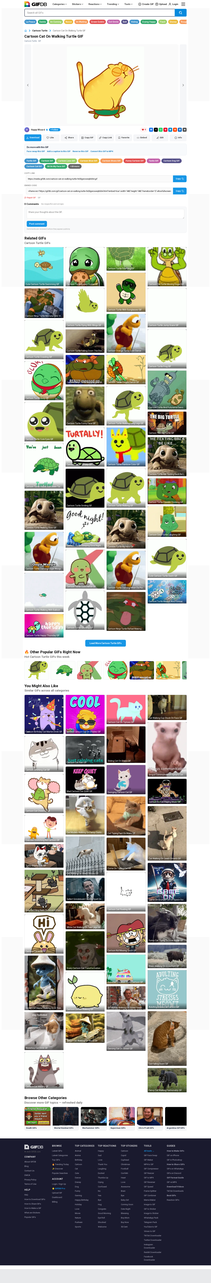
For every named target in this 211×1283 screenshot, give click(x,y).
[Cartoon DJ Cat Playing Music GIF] (167, 791)
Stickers (76, 4)
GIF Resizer (149, 1173)
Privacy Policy (30, 1180)
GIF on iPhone (173, 1155)
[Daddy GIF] (42, 22)
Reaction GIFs (173, 1200)
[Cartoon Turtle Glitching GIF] (85, 610)
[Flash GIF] (162, 22)
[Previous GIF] (27, 85)
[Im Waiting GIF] (81, 22)
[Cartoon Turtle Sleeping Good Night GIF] (85, 529)
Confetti (124, 1173)
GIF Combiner (150, 1195)
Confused (102, 1186)
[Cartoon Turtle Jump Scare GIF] (167, 307)
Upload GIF (57, 1193)
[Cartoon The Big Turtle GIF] (167, 423)
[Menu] (183, 4)
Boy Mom (125, 1218)
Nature (78, 1218)
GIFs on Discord (174, 1173)
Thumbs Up (103, 1177)
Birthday (78, 1160)
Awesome (125, 1186)
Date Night (125, 1209)
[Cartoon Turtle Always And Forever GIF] (167, 591)
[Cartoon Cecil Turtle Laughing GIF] (167, 521)
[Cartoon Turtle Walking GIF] (126, 488)
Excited (101, 1173)
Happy (101, 1151)
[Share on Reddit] (175, 130)
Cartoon (78, 1164)
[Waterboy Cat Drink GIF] (44, 1031)
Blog (26, 1166)
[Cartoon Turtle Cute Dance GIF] (85, 569)
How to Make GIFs (175, 1151)
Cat (76, 1169)
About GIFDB (30, 1162)
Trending (112, 4)
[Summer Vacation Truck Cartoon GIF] (126, 969)
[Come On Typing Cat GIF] (126, 854)
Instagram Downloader (149, 1246)
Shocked (102, 1222)
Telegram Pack (150, 1222)
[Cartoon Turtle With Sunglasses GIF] (126, 292)
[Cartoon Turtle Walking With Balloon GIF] (44, 592)
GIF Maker (148, 1160)
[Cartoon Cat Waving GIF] (44, 1070)
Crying (100, 1182)
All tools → (149, 1151)
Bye (99, 1200)
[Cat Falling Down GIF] (167, 1038)
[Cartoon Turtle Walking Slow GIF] (44, 510)
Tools (127, 4)
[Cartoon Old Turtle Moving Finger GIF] (167, 266)
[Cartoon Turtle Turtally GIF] (85, 447)
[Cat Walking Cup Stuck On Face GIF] (167, 707)
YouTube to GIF (150, 1227)
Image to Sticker (151, 1213)
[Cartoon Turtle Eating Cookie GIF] (85, 266)
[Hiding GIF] (134, 22)
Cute (77, 1173)
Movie (77, 1213)
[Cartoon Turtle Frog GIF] (167, 348)
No (99, 1191)
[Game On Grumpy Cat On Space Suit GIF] (167, 882)
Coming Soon (127, 1204)
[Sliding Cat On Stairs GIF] (126, 744)
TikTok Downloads (175, 1191)
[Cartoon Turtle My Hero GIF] (126, 529)
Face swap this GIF (36, 151)
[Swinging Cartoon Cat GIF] (126, 779)
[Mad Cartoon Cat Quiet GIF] (85, 780)
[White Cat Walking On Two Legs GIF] (85, 916)
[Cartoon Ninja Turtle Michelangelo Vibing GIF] (44, 303)
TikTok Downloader (152, 1235)
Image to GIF (149, 1204)
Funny (77, 1191)
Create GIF (148, 4)
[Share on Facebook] (151, 130)
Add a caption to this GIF (58, 151)
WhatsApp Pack (151, 1218)
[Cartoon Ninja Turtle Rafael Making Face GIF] (126, 611)
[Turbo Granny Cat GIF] (44, 856)
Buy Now (125, 1222)
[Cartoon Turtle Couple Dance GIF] (126, 369)
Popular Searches (60, 1173)
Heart (123, 1177)
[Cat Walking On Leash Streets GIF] (167, 833)
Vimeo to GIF (149, 1231)
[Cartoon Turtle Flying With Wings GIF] (85, 307)
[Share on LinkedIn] (180, 130)
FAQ (26, 1195)
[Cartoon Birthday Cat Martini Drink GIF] (44, 714)
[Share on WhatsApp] (161, 130)
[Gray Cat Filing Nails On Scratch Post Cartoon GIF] (44, 891)
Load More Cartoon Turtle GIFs (106, 643)
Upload (163, 4)
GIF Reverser (149, 1182)
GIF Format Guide (175, 1177)
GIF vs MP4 (172, 1182)
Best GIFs (171, 1195)
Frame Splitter (150, 1191)
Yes (99, 1195)
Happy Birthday (82, 1200)
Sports (78, 1227)
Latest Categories (60, 1155)
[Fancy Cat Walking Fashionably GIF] (167, 1080)
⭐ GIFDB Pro (58, 1188)
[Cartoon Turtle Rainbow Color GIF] (126, 447)
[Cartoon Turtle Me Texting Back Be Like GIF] (167, 456)
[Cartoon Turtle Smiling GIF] (85, 488)
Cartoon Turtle (39, 30)
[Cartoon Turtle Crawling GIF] (44, 339)
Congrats (102, 1209)
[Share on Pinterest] (165, 130)
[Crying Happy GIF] (149, 22)
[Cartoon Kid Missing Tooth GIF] (126, 933)
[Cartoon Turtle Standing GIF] (126, 259)
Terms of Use (30, 1184)
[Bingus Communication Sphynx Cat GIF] (167, 749)
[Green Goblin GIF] (97, 22)
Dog (77, 1186)
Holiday (78, 1204)
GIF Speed (148, 1186)
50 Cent (124, 1227)
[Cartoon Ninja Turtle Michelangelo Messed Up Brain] (141, 670)
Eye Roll (101, 1218)
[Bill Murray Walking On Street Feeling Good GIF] (126, 998)
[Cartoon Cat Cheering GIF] (44, 793)
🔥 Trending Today (60, 1164)
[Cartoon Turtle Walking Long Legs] (36, 670)
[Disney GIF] (173, 22)
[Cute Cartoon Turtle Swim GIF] (167, 558)
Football (124, 1169)
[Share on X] (156, 130)
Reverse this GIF (80, 151)
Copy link (29, 173)
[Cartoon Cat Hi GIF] (44, 934)
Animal (78, 1151)
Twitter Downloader (152, 1240)
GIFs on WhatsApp (175, 1169)
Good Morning (104, 1213)
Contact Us (29, 1171)
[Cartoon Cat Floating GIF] (126, 891)
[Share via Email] (185, 130)
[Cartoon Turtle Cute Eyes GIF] (44, 421)
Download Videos (175, 1186)
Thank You (102, 1164)
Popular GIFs (30, 1217)
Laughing (102, 1169)
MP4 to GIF (149, 1164)
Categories (59, 4)
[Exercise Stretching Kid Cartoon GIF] (44, 828)
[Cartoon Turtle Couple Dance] (168, 670)
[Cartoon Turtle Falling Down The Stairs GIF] (85, 341)
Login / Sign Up (59, 1184)
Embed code (30, 185)
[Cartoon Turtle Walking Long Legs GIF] (126, 405)
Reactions (94, 4)
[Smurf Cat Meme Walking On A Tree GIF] (44, 983)
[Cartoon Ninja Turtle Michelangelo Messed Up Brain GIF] (85, 369)
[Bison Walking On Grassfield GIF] (167, 956)
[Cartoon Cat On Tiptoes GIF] (126, 709)
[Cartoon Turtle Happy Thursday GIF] (44, 625)
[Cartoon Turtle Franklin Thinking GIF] (167, 491)
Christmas (125, 1164)
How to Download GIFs (34, 1199)
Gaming (78, 1195)
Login (175, 4)
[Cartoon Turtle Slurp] (115, 670)
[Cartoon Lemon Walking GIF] (85, 991)
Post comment (36, 224)
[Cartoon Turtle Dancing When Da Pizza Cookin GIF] (126, 570)
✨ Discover (57, 1169)
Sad (99, 1155)
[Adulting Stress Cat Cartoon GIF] (167, 989)
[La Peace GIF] (30, 22)
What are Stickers (32, 1212)
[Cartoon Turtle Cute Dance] (89, 670)
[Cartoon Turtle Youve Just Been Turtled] (63, 670)
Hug (100, 1204)
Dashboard (57, 1197)
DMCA (27, 1175)
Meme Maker (150, 1200)
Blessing (125, 1213)
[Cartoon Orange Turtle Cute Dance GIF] (126, 333)
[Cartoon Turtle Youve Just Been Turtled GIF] (44, 466)
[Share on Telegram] (170, 130)
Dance (78, 1177)
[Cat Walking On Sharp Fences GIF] (85, 856)
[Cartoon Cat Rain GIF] (85, 750)
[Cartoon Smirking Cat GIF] (44, 754)
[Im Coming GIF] (56, 22)
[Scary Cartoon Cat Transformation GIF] (85, 950)
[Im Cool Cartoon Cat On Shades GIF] (85, 714)
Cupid (123, 1155)
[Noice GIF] (68, 22)
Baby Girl (125, 1200)
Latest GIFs (57, 1151)
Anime (78, 1155)
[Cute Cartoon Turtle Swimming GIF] (44, 266)
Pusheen (78, 1222)
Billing (54, 1202)
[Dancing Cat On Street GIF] (126, 1031)
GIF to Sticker (150, 1209)
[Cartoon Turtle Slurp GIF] (44, 380)
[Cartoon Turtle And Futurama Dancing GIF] (167, 390)
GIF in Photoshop (174, 1160)
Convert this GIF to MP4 (102, 151)
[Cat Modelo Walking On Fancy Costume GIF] (85, 815)
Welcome (102, 1227)
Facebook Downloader (149, 1258)
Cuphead (125, 1160)
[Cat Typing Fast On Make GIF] (126, 815)
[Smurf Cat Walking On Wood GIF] (85, 1028)
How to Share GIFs (32, 1204)
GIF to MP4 (149, 1177)
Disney (78, 1182)
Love (77, 1209)
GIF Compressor (151, 1169)
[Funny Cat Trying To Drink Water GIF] (167, 923)
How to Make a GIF (32, 1208)
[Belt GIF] (124, 22)
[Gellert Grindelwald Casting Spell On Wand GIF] (85, 889)
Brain (123, 1191)
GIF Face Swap (150, 1155)
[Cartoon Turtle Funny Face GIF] (85, 406)
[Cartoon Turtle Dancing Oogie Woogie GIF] (44, 551)
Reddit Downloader (152, 1252)
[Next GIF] (183, 85)
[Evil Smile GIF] (113, 22)
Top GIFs (56, 1160)
